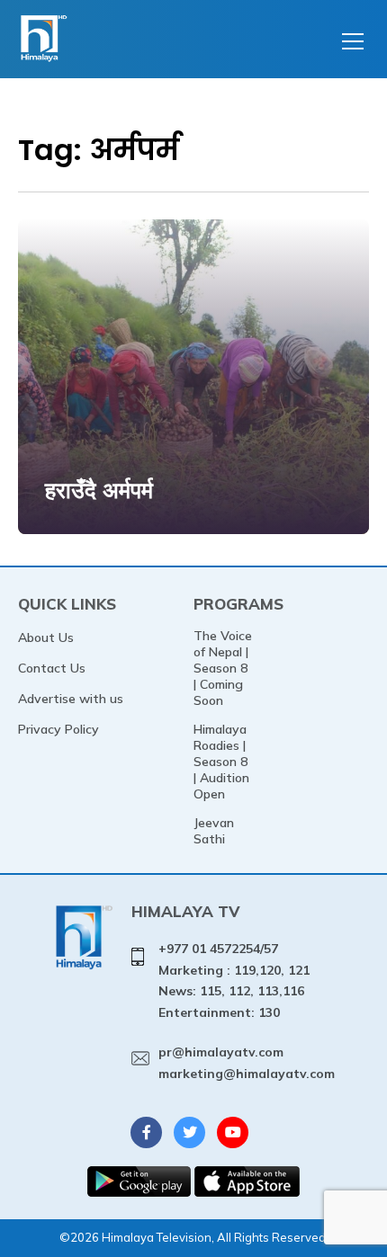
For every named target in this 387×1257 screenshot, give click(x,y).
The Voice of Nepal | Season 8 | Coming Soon (223, 668)
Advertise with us (70, 699)
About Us (46, 637)
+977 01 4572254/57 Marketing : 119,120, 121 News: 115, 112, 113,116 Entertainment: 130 (234, 981)
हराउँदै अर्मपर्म (99, 490)
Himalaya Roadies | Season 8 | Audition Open (221, 761)
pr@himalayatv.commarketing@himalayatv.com (246, 1063)
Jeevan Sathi (214, 831)
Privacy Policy (58, 729)
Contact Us (52, 668)
